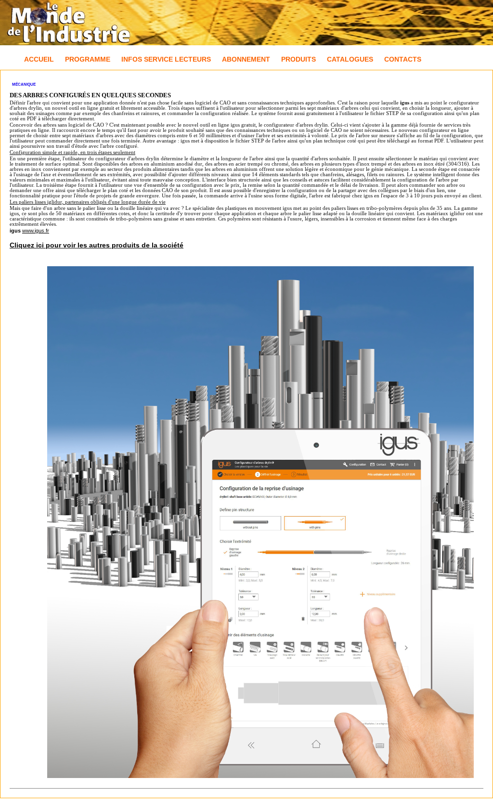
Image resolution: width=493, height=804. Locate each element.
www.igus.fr (35, 230)
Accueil (39, 59)
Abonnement (246, 59)
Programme (87, 59)
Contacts (402, 59)
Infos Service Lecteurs (166, 59)
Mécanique (24, 84)
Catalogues (350, 59)
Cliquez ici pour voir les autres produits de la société (96, 245)
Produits (298, 59)
